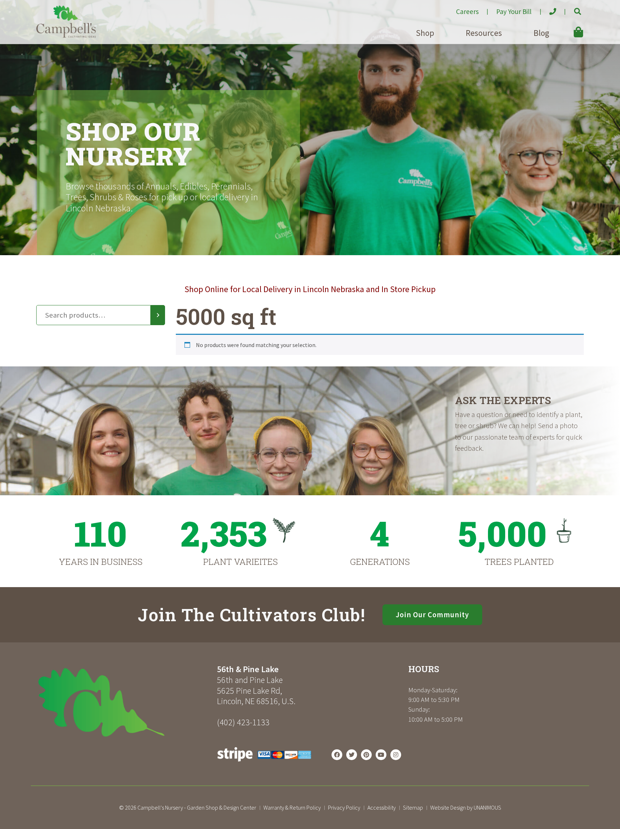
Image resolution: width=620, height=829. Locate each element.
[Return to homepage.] (123, 702)
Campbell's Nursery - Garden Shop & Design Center (196, 807)
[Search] (158, 315)
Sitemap (413, 807)
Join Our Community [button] (432, 614)
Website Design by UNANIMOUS (465, 807)
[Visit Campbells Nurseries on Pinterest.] (366, 754)
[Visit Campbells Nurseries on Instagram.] (395, 754)
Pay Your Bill (513, 11)
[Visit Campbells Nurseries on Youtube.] (381, 754)
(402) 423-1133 (243, 722)
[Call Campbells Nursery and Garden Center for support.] (546, 8)
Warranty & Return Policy (292, 807)
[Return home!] (65, 35)
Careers (467, 11)
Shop (425, 33)
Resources (484, 33)
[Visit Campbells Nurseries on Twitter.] (351, 754)
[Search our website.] (571, 8)
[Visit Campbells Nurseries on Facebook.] (337, 754)
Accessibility (381, 807)
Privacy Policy (344, 807)
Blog (541, 33)
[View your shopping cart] (568, 27)
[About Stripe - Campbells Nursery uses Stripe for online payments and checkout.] (264, 763)
